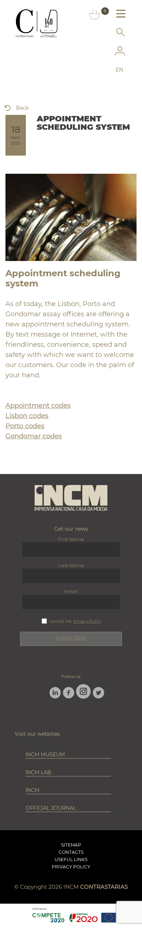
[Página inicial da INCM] (71, 498)
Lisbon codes (26, 416)
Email (71, 591)
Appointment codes (38, 406)
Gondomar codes (33, 436)
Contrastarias (104, 886)
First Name (71, 539)
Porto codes (24, 426)
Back (22, 108)
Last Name (71, 565)
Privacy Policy (87, 621)
